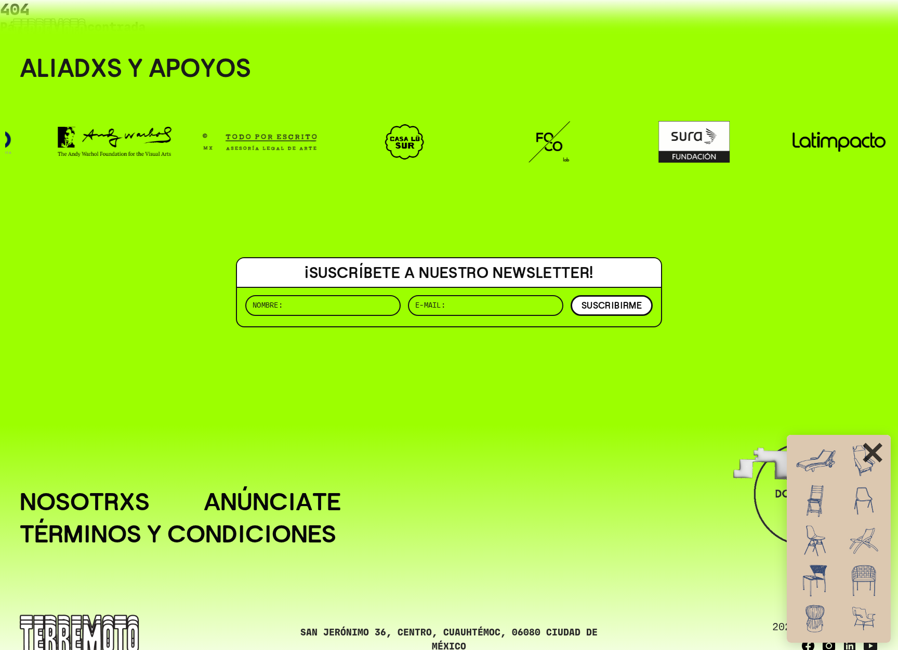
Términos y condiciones (178, 534)
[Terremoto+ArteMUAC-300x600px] (839, 539)
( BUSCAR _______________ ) (705, 23)
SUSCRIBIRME (612, 305)
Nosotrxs (85, 502)
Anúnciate (272, 502)
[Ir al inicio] (49, 29)
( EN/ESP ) (841, 23)
